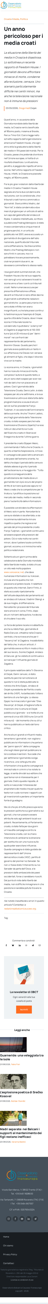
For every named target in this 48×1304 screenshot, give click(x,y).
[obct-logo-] (22, 1168)
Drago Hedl (24, 108)
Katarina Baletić (19, 1142)
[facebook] (15, 1219)
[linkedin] (28, 1219)
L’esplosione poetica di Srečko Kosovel (21, 1094)
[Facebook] (6, 945)
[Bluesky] (13, 945)
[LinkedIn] (19, 945)
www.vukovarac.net (14, 572)
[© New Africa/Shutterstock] (13, 1111)
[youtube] (22, 1219)
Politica (24, 19)
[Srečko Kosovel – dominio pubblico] (13, 1075)
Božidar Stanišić (18, 1101)
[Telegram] (33, 945)
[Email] (39, 945)
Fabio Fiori (15, 1064)
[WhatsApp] (26, 945)
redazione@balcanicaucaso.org (20, 908)
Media (16, 19)
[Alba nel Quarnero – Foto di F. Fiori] (13, 1038)
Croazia (8, 19)
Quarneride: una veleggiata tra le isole (21, 1057)
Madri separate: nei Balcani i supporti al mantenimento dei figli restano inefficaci (21, 1133)
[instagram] (8, 1219)
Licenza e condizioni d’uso (22, 1280)
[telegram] (35, 1219)
